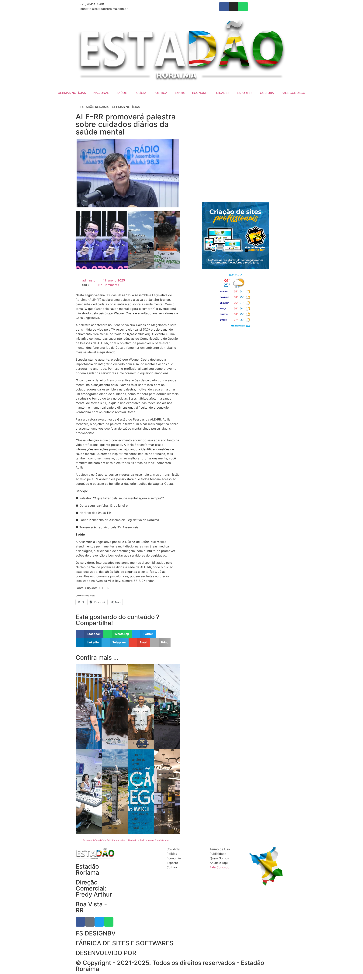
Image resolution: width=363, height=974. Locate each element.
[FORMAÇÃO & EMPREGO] (89, 791)
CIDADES (222, 93)
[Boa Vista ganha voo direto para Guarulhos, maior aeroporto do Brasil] (141, 240)
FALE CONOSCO (293, 93)
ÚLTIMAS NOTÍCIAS (72, 93)
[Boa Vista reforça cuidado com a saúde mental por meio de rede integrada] (89, 706)
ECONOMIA (200, 93)
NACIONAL (101, 93)
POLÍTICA (160, 93)
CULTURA (267, 93)
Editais (180, 93)
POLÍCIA (140, 93)
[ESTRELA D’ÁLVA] (167, 706)
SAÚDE (121, 93)
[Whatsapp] (243, 6)
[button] (89, 634)
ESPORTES (244, 93)
